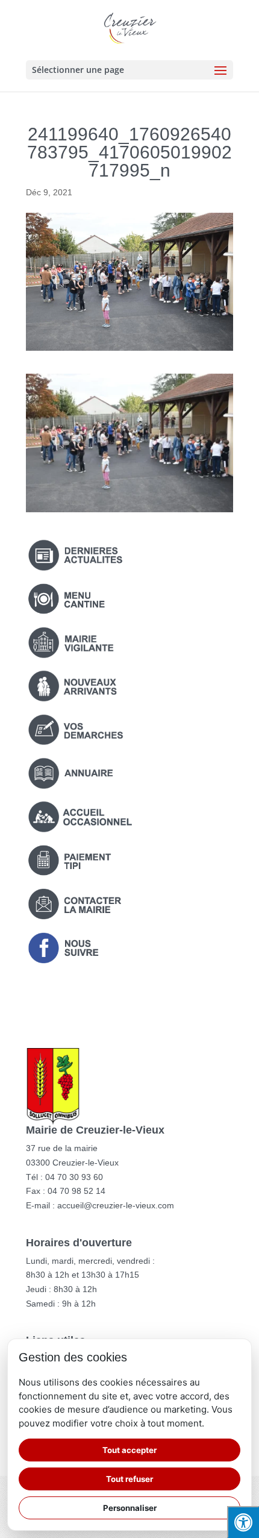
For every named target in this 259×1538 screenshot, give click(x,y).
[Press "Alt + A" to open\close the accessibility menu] (243, 1522)
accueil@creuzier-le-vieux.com (115, 1205)
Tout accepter (129, 1450)
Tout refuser (129, 1479)
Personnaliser (130, 1508)
